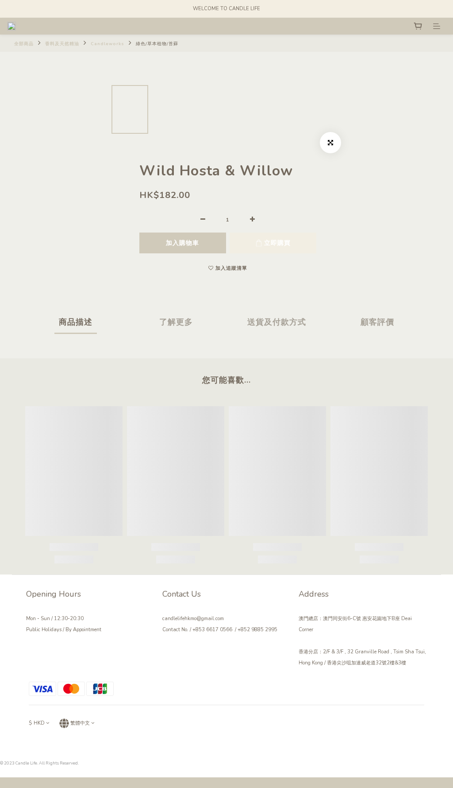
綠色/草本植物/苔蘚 (157, 44)
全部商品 (24, 44)
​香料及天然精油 (62, 44)
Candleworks (107, 44)
